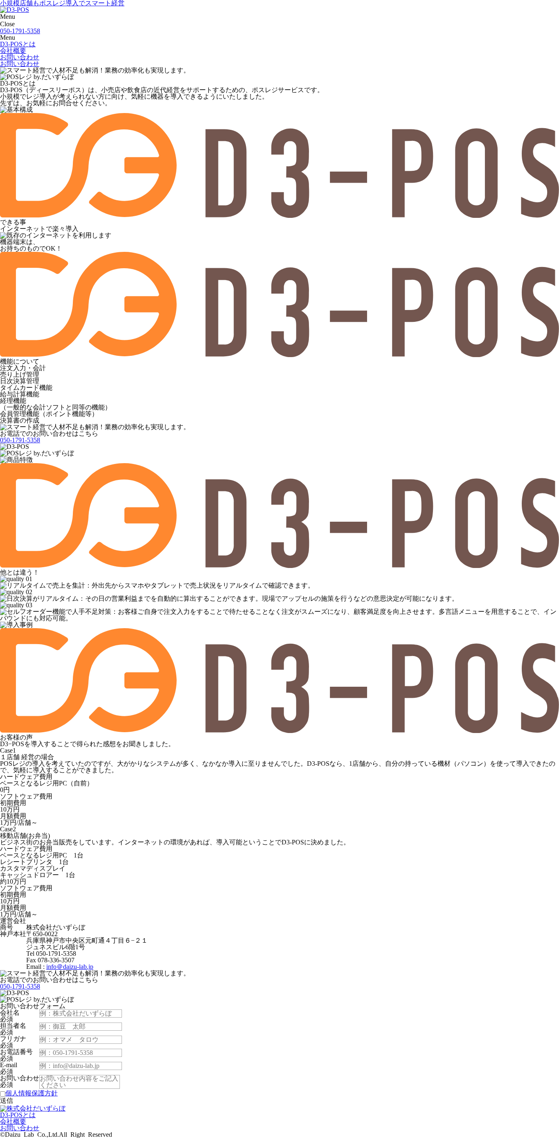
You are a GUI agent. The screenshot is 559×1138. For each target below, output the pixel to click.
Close (7, 23)
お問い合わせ (19, 57)
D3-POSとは (18, 44)
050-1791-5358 (20, 30)
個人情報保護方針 (31, 1093)
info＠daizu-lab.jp (69, 966)
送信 (6, 1100)
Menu (7, 16)
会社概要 (13, 50)
